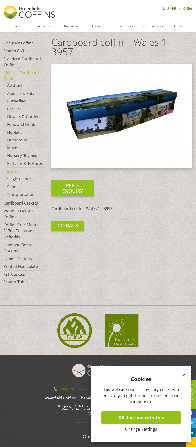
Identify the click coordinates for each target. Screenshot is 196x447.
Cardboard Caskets (21, 203)
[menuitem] (17, 28)
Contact (179, 26)
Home (17, 26)
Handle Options (18, 258)
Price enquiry (72, 188)
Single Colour (19, 179)
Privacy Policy (83, 422)
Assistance (98, 26)
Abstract (14, 85)
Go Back (67, 225)
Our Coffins (71, 26)
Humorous (17, 140)
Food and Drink (21, 124)
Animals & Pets (20, 93)
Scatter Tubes (16, 282)
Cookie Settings (177, 443)
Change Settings (141, 429)
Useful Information (152, 26)
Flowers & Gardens (24, 116)
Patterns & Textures (25, 163)
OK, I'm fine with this (141, 417)
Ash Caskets (14, 274)
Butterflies (16, 101)
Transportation (20, 194)
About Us (44, 26)
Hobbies (14, 132)
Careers (14, 109)
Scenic (13, 171)
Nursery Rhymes (22, 155)
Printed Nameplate (21, 266)
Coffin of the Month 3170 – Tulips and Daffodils (21, 231)
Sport (12, 186)
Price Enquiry (125, 26)
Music (12, 148)
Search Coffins (17, 51)
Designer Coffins (18, 43)
